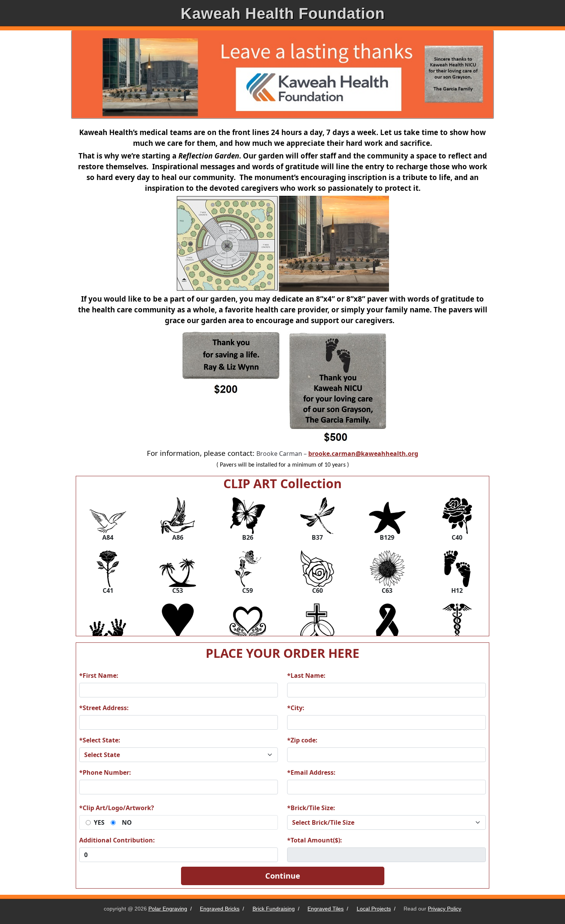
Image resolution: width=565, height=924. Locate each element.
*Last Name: (306, 675)
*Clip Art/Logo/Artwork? (116, 808)
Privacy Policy (444, 909)
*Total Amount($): (314, 840)
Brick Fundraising (274, 909)
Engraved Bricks (219, 909)
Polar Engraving (167, 909)
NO (127, 822)
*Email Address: (311, 772)
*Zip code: (302, 740)
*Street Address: (104, 708)
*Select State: (99, 740)
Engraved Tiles (325, 909)
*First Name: (98, 675)
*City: (295, 708)
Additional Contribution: (117, 840)
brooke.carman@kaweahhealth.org (363, 453)
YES (99, 822)
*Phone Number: (105, 772)
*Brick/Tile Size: (311, 808)
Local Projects (374, 909)
